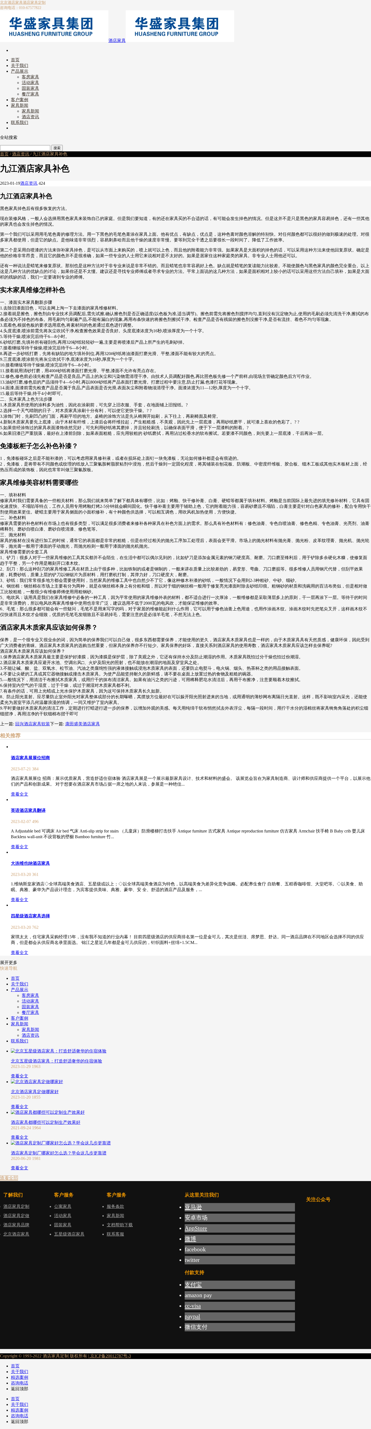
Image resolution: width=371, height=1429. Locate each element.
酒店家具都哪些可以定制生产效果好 (45, 1122)
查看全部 (9, 1178)
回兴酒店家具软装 (32, 724)
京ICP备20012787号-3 (110, 1356)
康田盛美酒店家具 (82, 724)
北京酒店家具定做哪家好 (35, 1091)
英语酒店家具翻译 (28, 810)
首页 (4, 154)
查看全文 (19, 794)
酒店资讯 (20, 154)
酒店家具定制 (34, 3)
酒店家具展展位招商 (30, 757)
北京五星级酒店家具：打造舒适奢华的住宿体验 (56, 1061)
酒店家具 (117, 40)
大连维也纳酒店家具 (30, 863)
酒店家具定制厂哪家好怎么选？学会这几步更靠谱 (58, 1153)
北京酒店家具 (11, 3)
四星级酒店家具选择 (30, 916)
